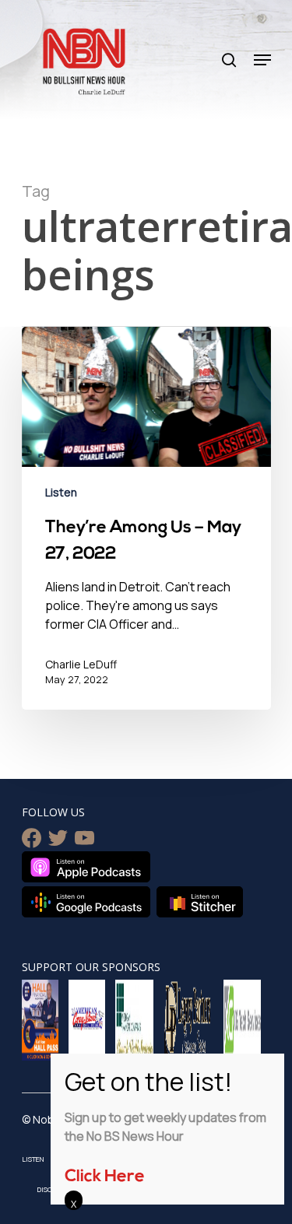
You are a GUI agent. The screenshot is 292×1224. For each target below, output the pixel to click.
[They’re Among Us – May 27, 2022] (146, 518)
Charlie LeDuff (81, 664)
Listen (61, 492)
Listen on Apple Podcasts (86, 866)
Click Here (105, 1177)
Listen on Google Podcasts (86, 901)
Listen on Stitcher (200, 901)
